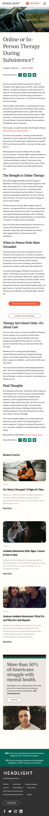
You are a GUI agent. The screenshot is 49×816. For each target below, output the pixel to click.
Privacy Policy (31, 787)
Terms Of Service (18, 787)
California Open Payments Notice (13, 794)
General (5, 484)
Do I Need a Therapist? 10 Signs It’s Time (23, 489)
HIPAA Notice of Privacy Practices (13, 791)
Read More (7, 508)
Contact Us (14, 700)
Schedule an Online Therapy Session (24, 303)
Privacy (17, 778)
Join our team (17, 784)
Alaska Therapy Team (33, 435)
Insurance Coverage (31, 784)
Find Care (6, 784)
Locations (6, 787)
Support (29, 794)
